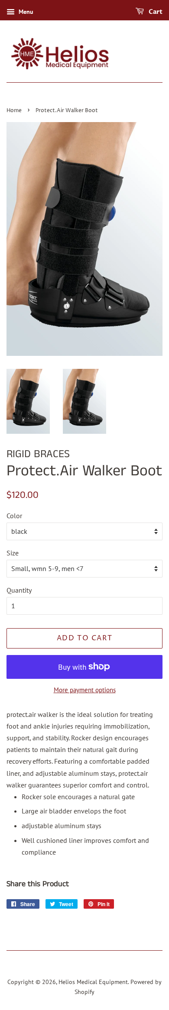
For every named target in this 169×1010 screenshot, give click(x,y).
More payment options (85, 690)
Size (12, 553)
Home (14, 110)
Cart (154, 12)
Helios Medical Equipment (93, 982)
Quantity (19, 590)
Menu (25, 12)
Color (14, 515)
